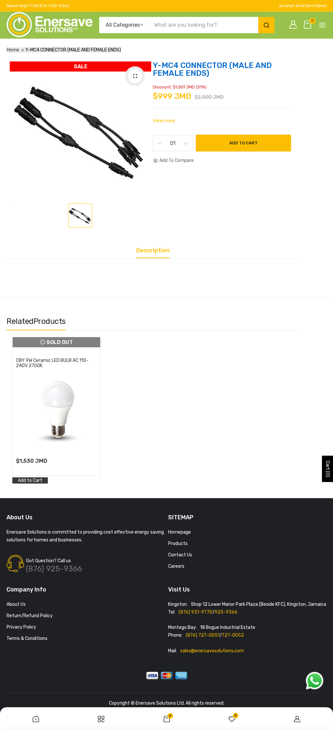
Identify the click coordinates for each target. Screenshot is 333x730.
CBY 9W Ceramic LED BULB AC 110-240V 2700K (52, 363)
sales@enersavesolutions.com (212, 651)
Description (153, 250)
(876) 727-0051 (203, 635)
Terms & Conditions (27, 638)
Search (266, 25)
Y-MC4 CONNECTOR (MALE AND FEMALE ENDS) (212, 69)
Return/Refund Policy (30, 615)
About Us (16, 604)
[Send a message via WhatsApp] (314, 680)
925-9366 (226, 612)
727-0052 (233, 635)
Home (13, 50)
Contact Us (180, 555)
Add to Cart (243, 142)
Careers (176, 566)
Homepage (179, 532)
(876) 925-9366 (54, 568)
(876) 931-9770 (195, 612)
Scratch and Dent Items (302, 5)
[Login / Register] (294, 25)
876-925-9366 (54, 5)
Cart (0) (327, 469)
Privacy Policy (21, 627)
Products (178, 543)
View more (164, 121)
